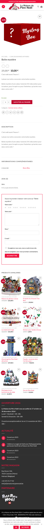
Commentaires (11, 439)
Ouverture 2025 (12, 437)
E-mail (7, 238)
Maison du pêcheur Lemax (10, 299)
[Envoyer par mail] (14, 112)
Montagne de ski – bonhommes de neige (8, 391)
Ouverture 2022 (12, 457)
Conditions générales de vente (32, 512)
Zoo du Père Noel (28, 390)
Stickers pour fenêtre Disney (32, 330)
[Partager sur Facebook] (7, 112)
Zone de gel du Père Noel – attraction (10, 360)
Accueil (5, 56)
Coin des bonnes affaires (19, 56)
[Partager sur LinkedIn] (22, 112)
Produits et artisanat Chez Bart (31, 299)
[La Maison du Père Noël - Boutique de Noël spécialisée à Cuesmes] (21, 6)
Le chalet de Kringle (8, 330)
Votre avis (8, 211)
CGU (4, 515)
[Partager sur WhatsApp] (3, 112)
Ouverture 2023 (12, 450)
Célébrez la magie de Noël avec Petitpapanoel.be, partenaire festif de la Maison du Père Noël (24, 445)
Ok (16, 527)
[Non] (41, 524)
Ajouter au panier (22, 102)
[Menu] (3, 6)
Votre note (8, 204)
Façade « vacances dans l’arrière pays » (30, 360)
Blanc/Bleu (26, 168)
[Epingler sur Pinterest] (18, 112)
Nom (7, 229)
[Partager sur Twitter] (10, 112)
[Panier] (41, 6)
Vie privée (10, 515)
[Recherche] (38, 7)
